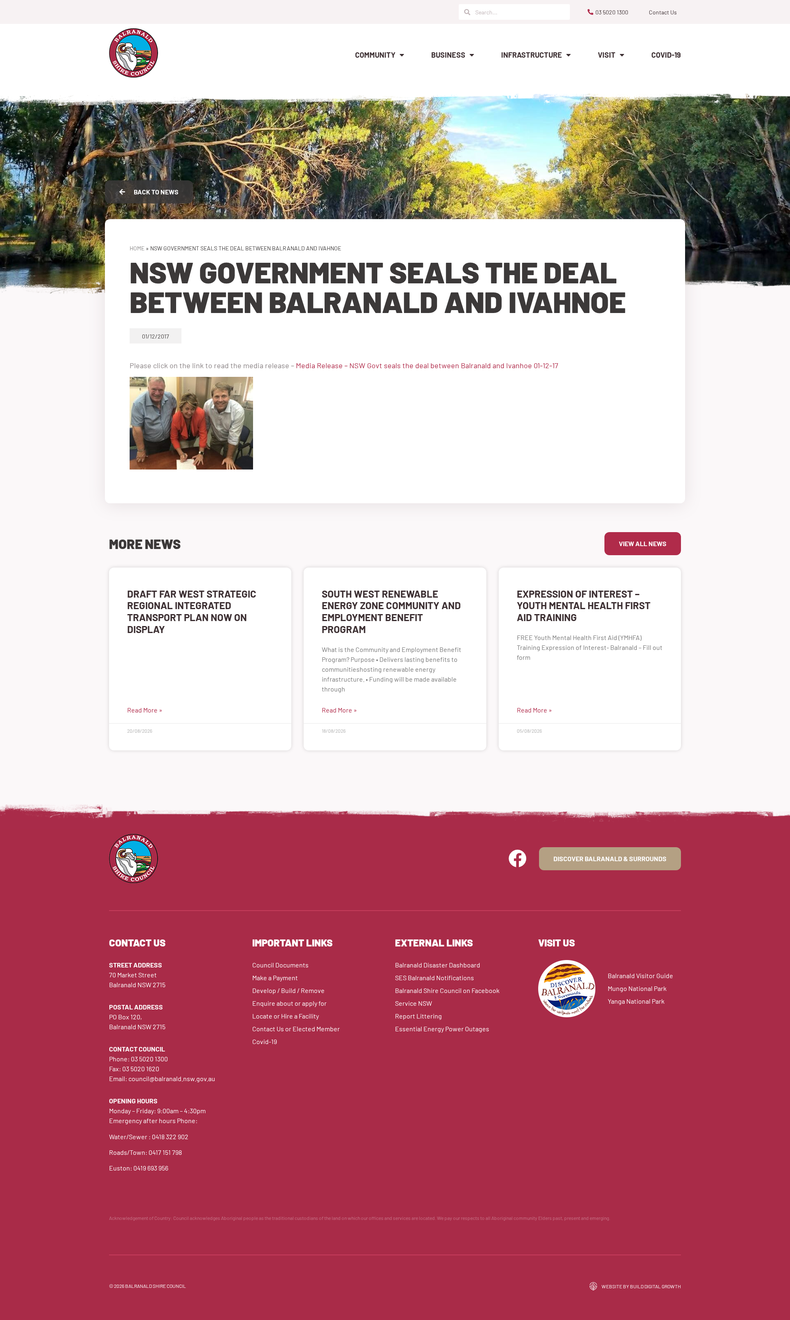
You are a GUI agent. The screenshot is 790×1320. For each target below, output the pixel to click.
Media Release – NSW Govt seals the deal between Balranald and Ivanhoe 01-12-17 (427, 365)
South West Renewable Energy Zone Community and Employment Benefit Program (391, 611)
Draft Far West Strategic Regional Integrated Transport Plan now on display (191, 611)
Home (137, 248)
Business (448, 54)
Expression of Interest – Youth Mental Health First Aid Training (584, 606)
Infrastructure (531, 54)
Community (375, 54)
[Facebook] (518, 859)
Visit (607, 54)
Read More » (145, 710)
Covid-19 (666, 54)
